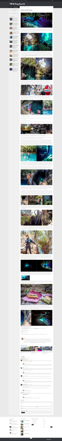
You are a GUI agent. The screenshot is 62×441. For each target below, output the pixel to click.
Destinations (12, 0)
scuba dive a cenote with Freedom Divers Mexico (31, 55)
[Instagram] (50, 439)
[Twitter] (47, 439)
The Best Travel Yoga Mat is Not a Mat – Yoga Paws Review (15, 66)
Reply (23, 362)
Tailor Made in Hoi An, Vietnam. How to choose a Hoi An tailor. (15, 29)
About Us (19, 0)
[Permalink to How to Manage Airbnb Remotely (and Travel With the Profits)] (11, 59)
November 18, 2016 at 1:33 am (28, 392)
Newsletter (25, 0)
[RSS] (48, 439)
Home (9, 0)
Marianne (23, 392)
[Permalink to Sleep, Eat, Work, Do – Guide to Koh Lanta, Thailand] (11, 55)
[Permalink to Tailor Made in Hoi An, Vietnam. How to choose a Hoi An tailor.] (11, 28)
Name (22, 406)
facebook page (36, 328)
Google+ (32, 342)
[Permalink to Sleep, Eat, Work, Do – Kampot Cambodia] (11, 46)
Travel (13, 19)
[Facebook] (49, 439)
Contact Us (22, 0)
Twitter (30, 342)
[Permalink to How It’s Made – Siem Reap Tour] (11, 33)
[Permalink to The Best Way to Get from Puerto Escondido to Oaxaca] (11, 19)
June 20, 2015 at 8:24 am (28, 363)
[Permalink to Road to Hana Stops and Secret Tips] (11, 51)
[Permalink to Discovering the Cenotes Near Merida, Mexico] (11, 41)
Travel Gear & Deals (16, 23)
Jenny (22, 11)
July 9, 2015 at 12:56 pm (30, 384)
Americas (13, 40)
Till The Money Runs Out (17, 4)
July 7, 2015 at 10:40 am (28, 380)
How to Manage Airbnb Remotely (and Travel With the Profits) (15, 61)
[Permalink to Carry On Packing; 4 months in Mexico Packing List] (11, 24)
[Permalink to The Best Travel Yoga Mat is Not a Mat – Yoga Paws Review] (11, 64)
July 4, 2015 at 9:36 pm (26, 375)
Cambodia (15, 45)
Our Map (16, 0)
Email (37, 406)
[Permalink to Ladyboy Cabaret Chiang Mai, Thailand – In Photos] (11, 69)
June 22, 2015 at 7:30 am (27, 367)
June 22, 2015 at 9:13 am (28, 372)
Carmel (23, 367)
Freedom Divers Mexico (25, 328)
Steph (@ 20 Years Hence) (25, 384)
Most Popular (14, 32)
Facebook (34, 342)
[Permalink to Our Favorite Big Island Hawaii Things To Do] (11, 37)
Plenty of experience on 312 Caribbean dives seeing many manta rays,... (15, 424)
